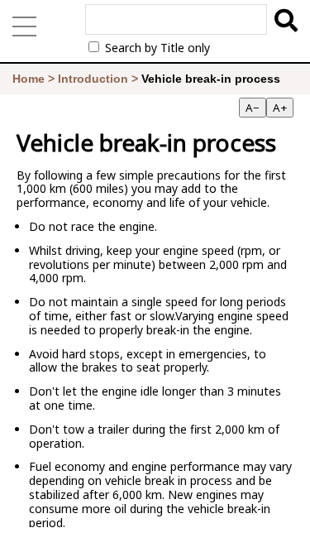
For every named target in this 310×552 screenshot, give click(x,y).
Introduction (93, 78)
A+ (280, 107)
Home (28, 78)
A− (253, 107)
